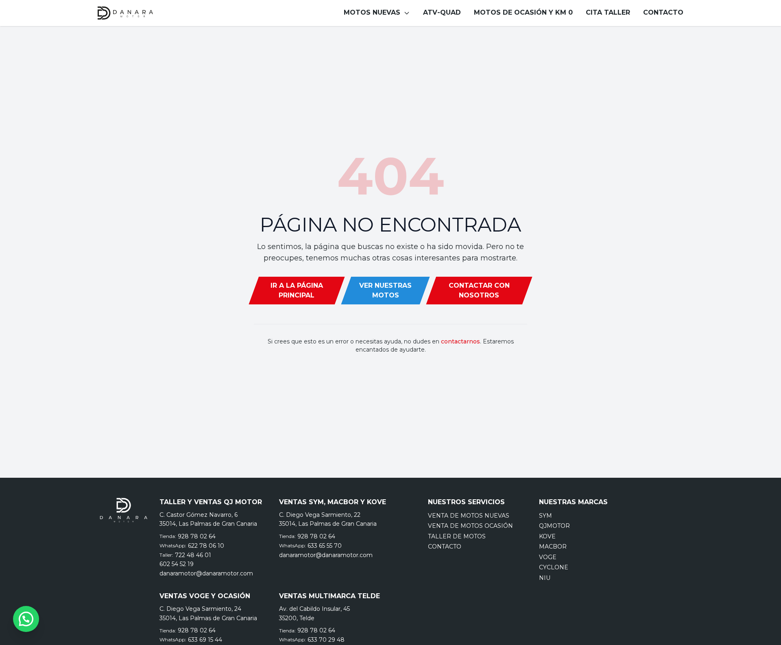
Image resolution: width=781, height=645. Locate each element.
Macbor (553, 546)
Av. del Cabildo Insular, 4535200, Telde (314, 613)
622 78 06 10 (206, 545)
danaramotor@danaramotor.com (206, 573)
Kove (547, 536)
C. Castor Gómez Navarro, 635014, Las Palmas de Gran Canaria (208, 519)
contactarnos (460, 341)
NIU (544, 578)
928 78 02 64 (197, 536)
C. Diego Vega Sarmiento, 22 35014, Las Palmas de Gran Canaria (328, 519)
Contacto (444, 546)
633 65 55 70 (325, 545)
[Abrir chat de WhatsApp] (26, 619)
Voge (547, 557)
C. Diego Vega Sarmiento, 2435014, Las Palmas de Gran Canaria (208, 613)
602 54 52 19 (176, 564)
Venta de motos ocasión (470, 525)
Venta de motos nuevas (468, 515)
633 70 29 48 (326, 639)
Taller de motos (457, 536)
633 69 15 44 (205, 639)
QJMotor (554, 525)
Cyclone (553, 567)
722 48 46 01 (193, 555)
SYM (545, 515)
